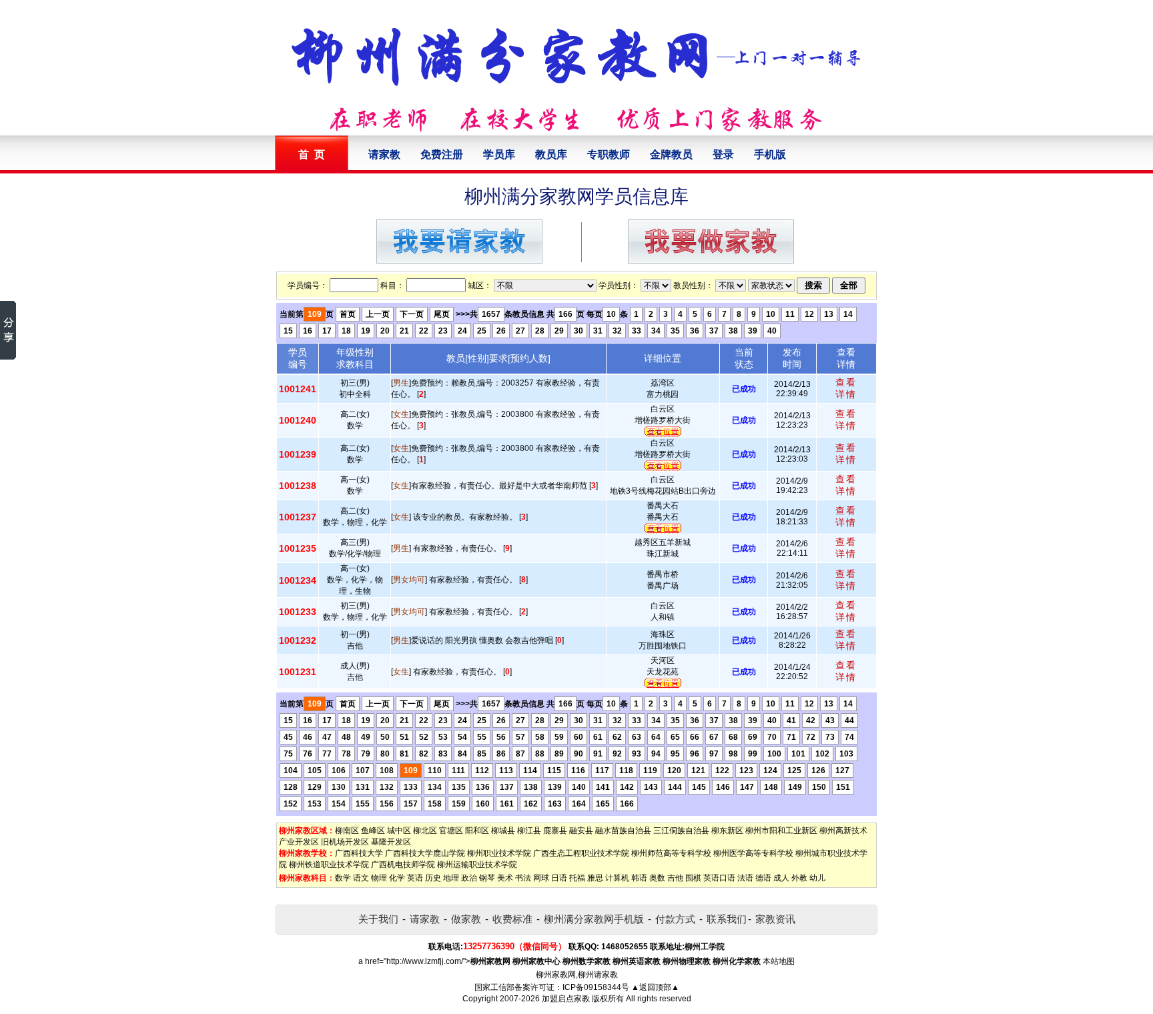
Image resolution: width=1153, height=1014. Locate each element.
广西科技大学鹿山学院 (425, 853)
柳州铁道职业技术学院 (329, 864)
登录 (723, 154)
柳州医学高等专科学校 (753, 853)
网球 (541, 878)
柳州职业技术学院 (499, 853)
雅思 (595, 878)
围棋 (693, 878)
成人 (781, 878)
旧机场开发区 (345, 842)
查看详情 (846, 388)
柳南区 (347, 830)
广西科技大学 (359, 853)
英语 (415, 878)
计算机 (617, 878)
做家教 (466, 919)
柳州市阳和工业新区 (781, 830)
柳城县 (503, 830)
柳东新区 (727, 830)
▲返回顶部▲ (655, 987)
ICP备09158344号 (595, 987)
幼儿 (817, 878)
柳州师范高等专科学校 (671, 853)
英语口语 (719, 878)
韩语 (639, 878)
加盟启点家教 (566, 998)
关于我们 (378, 919)
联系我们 (727, 919)
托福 (577, 878)
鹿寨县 (555, 830)
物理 (379, 878)
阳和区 (477, 830)
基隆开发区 (391, 842)
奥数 (657, 878)
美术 (505, 878)
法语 (745, 878)
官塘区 (451, 830)
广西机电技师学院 (403, 864)
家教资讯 (775, 919)
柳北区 (425, 830)
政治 (469, 878)
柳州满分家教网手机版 (594, 919)
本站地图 (779, 961)
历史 (433, 878)
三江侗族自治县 (681, 830)
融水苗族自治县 (623, 830)
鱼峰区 (373, 830)
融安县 (581, 830)
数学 (343, 878)
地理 (451, 878)
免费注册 (441, 154)
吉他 (675, 878)
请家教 (384, 154)
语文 (361, 878)
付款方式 (675, 919)
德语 (763, 878)
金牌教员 (671, 154)
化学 (397, 878)
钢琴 (487, 878)
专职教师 (608, 154)
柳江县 (529, 830)
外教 (799, 878)
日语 (559, 878)
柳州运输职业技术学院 (477, 864)
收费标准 (512, 919)
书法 (523, 878)
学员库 (499, 154)
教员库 (551, 154)
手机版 (770, 154)
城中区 (399, 830)
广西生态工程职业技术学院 (581, 853)
